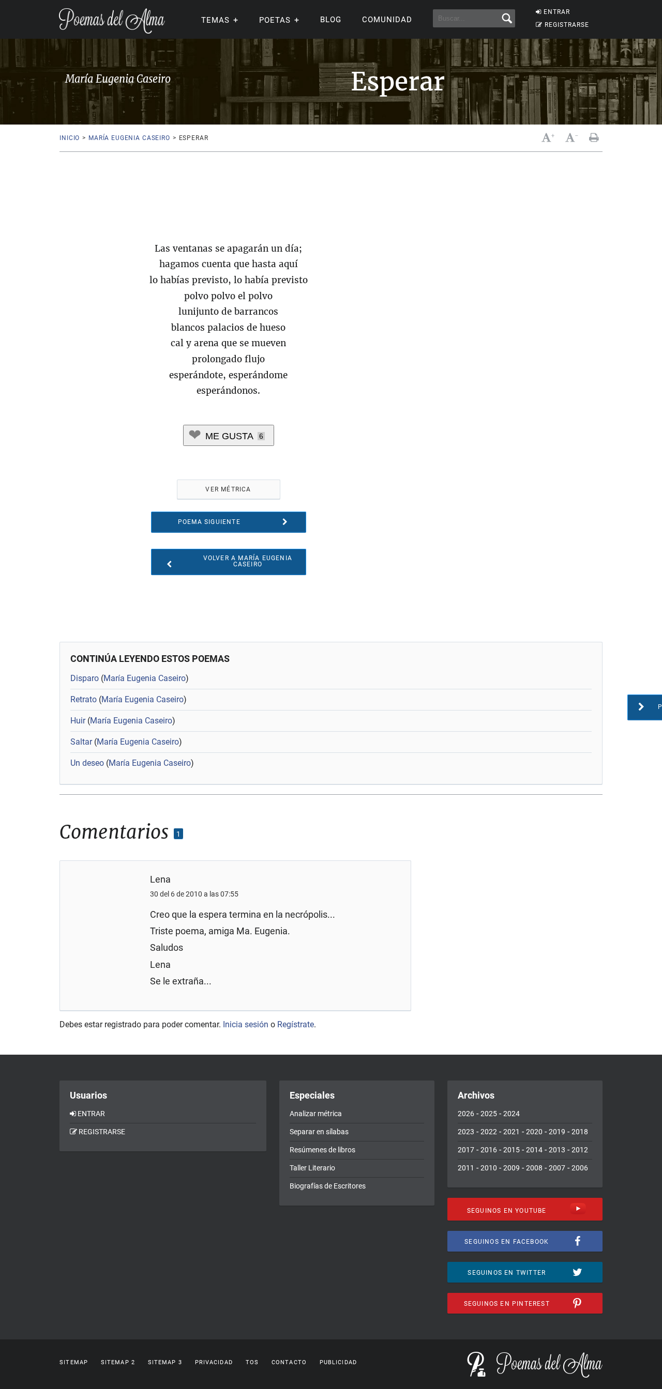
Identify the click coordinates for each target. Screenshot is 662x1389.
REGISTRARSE (567, 24)
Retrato (83, 699)
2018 (579, 1131)
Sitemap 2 (118, 1362)
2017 (466, 1149)
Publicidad (338, 1362)
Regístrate (295, 1024)
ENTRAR (557, 12)
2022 (488, 1131)
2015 (511, 1149)
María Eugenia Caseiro (129, 138)
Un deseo (87, 763)
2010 (488, 1167)
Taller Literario (312, 1167)
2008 (534, 1167)
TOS (252, 1362)
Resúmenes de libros (322, 1149)
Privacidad (214, 1362)
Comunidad (387, 19)
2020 (534, 1131)
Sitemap (73, 1362)
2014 (534, 1149)
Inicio (69, 138)
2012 (579, 1149)
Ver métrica (228, 489)
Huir (77, 721)
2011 (466, 1167)
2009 (511, 1167)
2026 (466, 1113)
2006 (579, 1167)
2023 (466, 1131)
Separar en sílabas (319, 1131)
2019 (557, 1131)
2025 (488, 1113)
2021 (511, 1131)
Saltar (81, 742)
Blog (330, 19)
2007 (557, 1167)
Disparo (84, 678)
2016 (488, 1149)
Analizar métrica (316, 1113)
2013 (557, 1149)
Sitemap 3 (165, 1362)
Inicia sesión (245, 1024)
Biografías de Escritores (328, 1186)
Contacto (289, 1362)
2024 (511, 1113)
